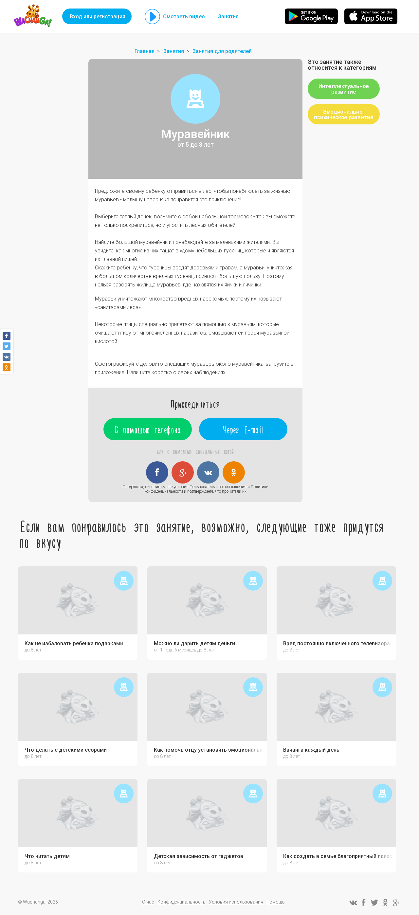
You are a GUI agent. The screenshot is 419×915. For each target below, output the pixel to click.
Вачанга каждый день (311, 750)
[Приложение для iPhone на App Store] (370, 16)
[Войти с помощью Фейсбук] (157, 472)
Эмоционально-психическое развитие (343, 114)
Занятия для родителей (222, 51)
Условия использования (236, 902)
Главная (145, 51)
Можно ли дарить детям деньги (194, 643)
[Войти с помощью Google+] (183, 472)
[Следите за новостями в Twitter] (374, 902)
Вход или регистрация (97, 16)
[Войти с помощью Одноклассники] (234, 472)
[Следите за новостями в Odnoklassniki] (385, 902)
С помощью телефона (147, 429)
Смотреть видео (184, 16)
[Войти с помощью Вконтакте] (208, 472)
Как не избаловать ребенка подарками (74, 643)
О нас (148, 902)
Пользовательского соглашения (218, 487)
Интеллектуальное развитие (344, 89)
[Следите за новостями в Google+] (396, 902)
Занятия (228, 16)
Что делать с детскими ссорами (66, 750)
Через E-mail (243, 429)
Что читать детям (47, 856)
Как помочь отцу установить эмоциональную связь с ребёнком (209, 750)
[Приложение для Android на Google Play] (311, 16)
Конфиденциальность (181, 902)
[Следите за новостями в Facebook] (364, 902)
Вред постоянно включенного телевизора (336, 643)
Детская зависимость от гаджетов (198, 856)
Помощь (275, 902)
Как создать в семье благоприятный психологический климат (338, 856)
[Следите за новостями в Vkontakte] (353, 902)
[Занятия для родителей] (195, 99)
